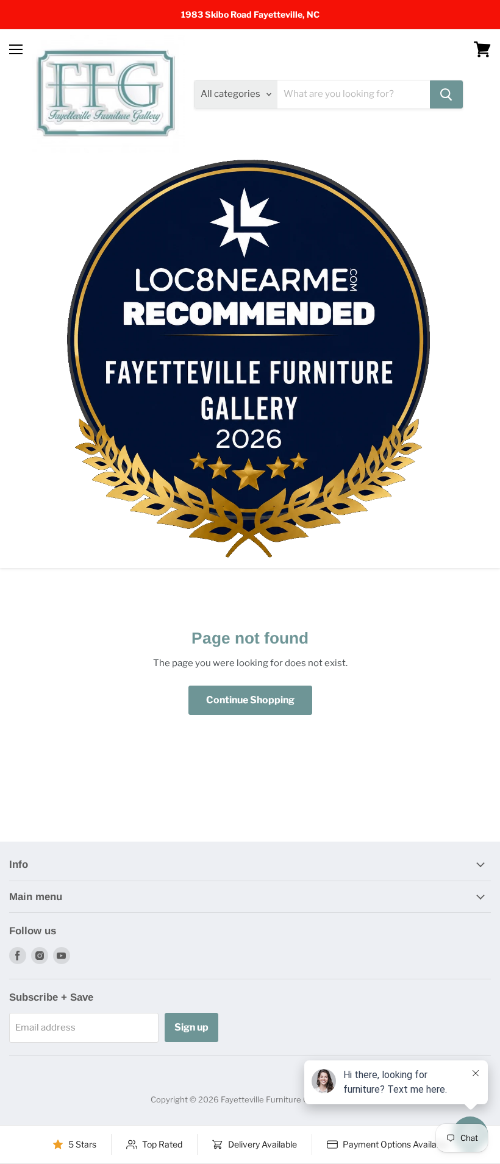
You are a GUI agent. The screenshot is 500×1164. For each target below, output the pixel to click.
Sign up (191, 1027)
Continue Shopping (250, 700)
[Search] (446, 94)
